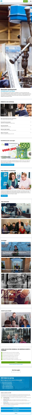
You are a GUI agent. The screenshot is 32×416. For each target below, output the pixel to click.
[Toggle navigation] (31, 1)
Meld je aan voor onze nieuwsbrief (7, 387)
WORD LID (25, 1)
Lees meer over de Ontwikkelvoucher (7, 164)
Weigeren (16, 413)
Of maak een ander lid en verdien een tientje (15, 364)
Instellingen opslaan (16, 410)
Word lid (16, 362)
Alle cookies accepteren (16, 408)
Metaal (2, 3)
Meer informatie (4, 195)
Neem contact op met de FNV (7, 382)
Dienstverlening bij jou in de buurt (7, 386)
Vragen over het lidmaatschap (7, 383)
